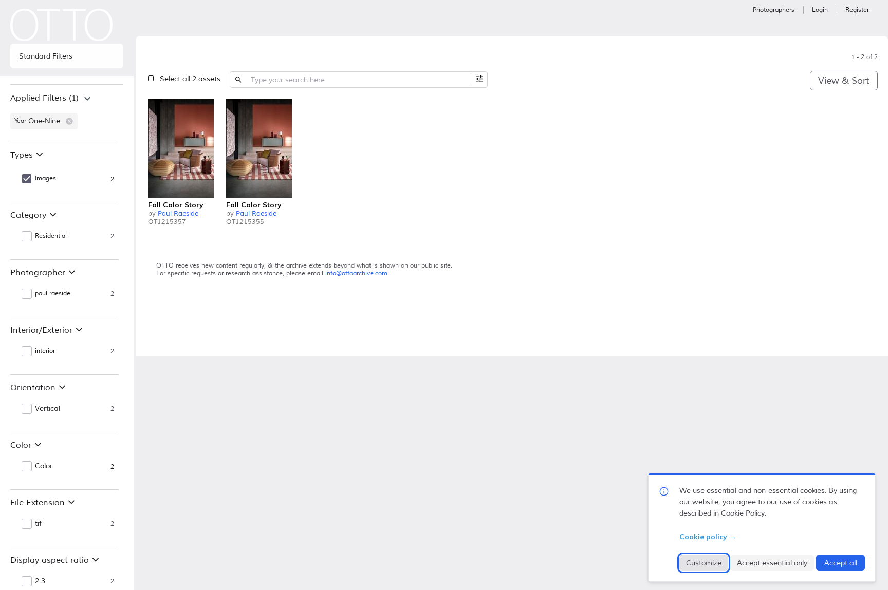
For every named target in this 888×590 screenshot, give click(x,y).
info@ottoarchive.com (356, 273)
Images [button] (45, 178)
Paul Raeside (178, 214)
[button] (69, 121)
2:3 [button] (40, 581)
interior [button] (45, 351)
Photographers (773, 10)
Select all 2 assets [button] (190, 78)
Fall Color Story (175, 205)
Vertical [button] (47, 409)
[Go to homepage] (61, 25)
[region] (66, 113)
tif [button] (38, 524)
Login (820, 10)
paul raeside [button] (52, 293)
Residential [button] (51, 236)
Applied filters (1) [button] (44, 98)
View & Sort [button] (843, 80)
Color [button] (43, 466)
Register (857, 10)
